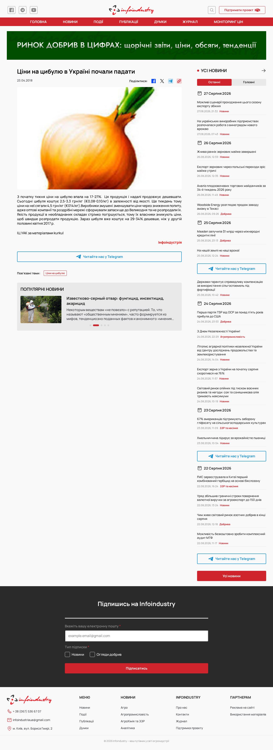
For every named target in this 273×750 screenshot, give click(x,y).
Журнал (190, 21)
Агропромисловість (135, 714)
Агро (124, 707)
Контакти (182, 714)
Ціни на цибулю (55, 273)
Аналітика (128, 728)
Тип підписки (76, 647)
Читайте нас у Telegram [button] (103, 256)
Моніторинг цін (228, 21)
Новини (70, 21)
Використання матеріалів (248, 714)
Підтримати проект (238, 10)
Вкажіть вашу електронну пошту (92, 626)
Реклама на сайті (242, 707)
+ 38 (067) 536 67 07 (27, 711)
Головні (249, 82)
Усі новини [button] (232, 576)
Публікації (128, 21)
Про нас (181, 707)
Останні (214, 82)
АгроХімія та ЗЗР (133, 721)
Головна (38, 21)
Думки (160, 21)
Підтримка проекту (189, 728)
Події (98, 21)
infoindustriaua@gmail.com (31, 720)
